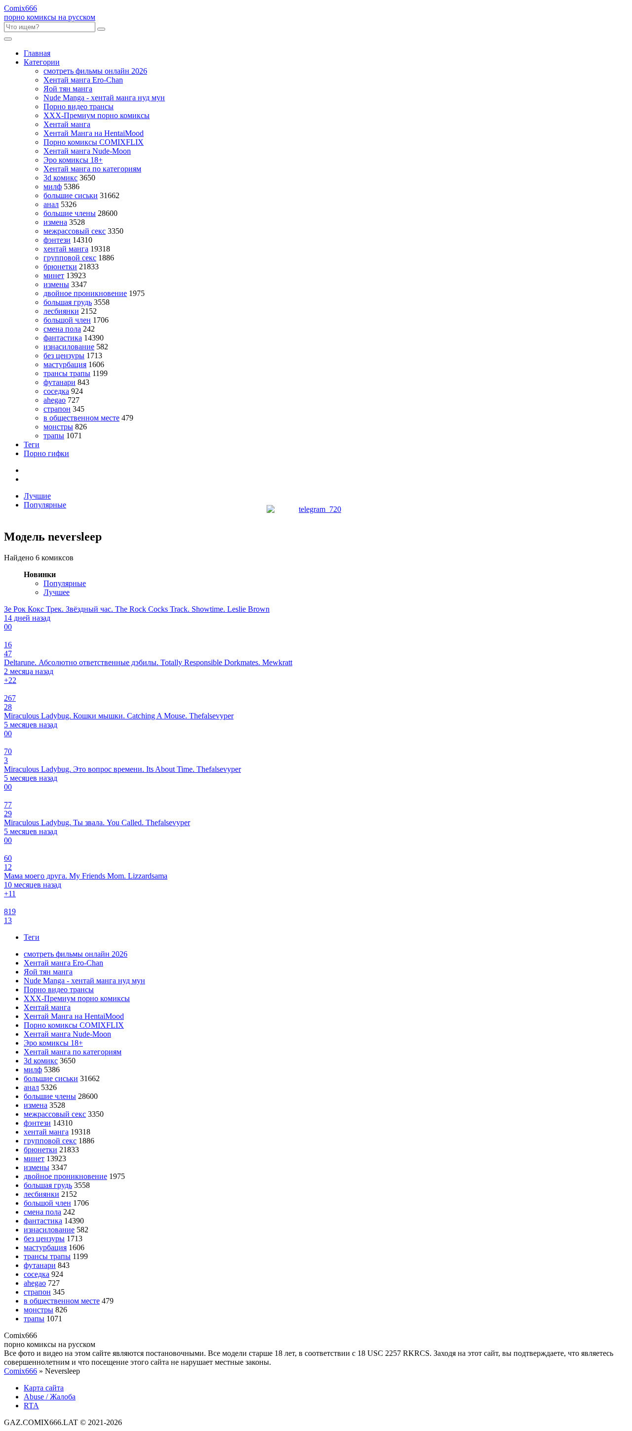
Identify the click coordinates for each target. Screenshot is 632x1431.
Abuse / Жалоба (50, 1396)
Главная (37, 53)
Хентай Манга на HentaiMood (93, 133)
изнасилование (68, 346)
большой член (67, 320)
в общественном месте (81, 418)
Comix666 (20, 1371)
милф (52, 186)
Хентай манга (66, 124)
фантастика (62, 338)
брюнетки (60, 266)
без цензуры (63, 355)
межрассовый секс (74, 231)
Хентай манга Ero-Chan (83, 80)
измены (56, 284)
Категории (42, 62)
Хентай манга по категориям (92, 169)
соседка (56, 391)
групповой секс (69, 257)
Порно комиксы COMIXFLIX (93, 142)
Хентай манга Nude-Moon (87, 151)
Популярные (45, 505)
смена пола (62, 329)
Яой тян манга (67, 88)
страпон (57, 409)
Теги (32, 444)
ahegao (54, 400)
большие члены (69, 213)
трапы (53, 435)
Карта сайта (44, 1388)
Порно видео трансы (78, 106)
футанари (59, 382)
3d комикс (60, 177)
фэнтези (57, 240)
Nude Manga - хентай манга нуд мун (104, 97)
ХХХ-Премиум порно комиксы (96, 115)
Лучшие (37, 496)
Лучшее (56, 592)
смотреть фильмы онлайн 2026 (95, 71)
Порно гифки (46, 453)
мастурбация (64, 364)
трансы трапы (66, 373)
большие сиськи (70, 195)
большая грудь (67, 302)
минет (53, 275)
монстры (58, 426)
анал (51, 204)
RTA (31, 1405)
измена (55, 222)
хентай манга (65, 249)
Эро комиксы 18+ (73, 160)
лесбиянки (61, 311)
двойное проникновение (85, 293)
